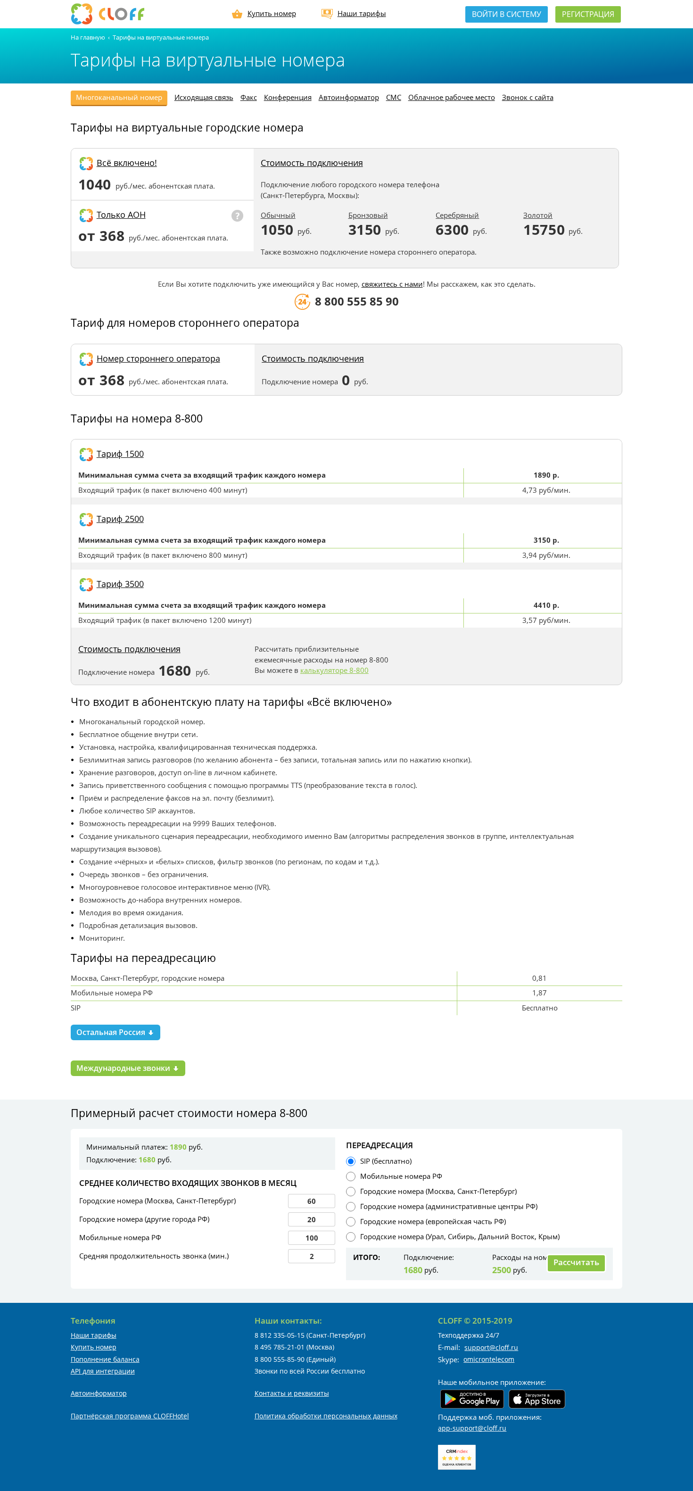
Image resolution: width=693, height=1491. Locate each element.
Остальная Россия (111, 1032)
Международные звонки (124, 1068)
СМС (393, 97)
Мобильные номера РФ (120, 1237)
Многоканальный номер (119, 97)
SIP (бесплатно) (386, 1161)
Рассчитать (576, 1262)
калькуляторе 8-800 (334, 670)
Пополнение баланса (105, 1359)
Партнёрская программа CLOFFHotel (130, 1415)
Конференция (288, 97)
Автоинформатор (349, 97)
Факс (248, 97)
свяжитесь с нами (392, 284)
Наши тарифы (362, 13)
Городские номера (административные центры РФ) (448, 1206)
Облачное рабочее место (451, 97)
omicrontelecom (488, 1359)
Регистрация (588, 14)
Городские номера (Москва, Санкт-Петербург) (157, 1200)
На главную (88, 37)
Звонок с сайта (527, 97)
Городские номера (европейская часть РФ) (433, 1221)
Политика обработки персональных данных (326, 1415)
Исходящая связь (203, 97)
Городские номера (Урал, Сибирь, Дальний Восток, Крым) (460, 1236)
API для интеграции (103, 1371)
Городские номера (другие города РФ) (144, 1219)
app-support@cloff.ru (472, 1428)
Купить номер (272, 13)
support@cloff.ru (491, 1347)
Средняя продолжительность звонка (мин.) (154, 1255)
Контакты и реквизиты (292, 1393)
